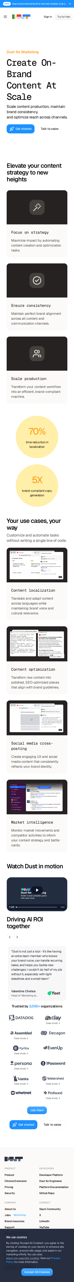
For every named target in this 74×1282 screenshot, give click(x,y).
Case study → (53, 1023)
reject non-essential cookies (22, 1258)
